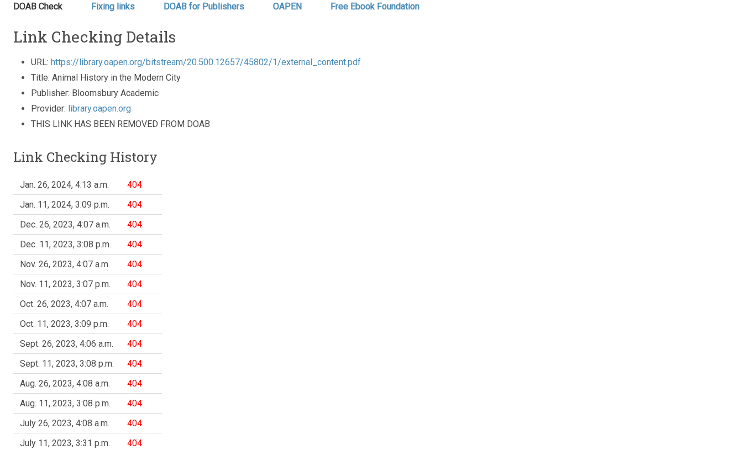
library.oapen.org (99, 108)
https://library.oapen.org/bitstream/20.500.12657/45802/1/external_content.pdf (206, 62)
